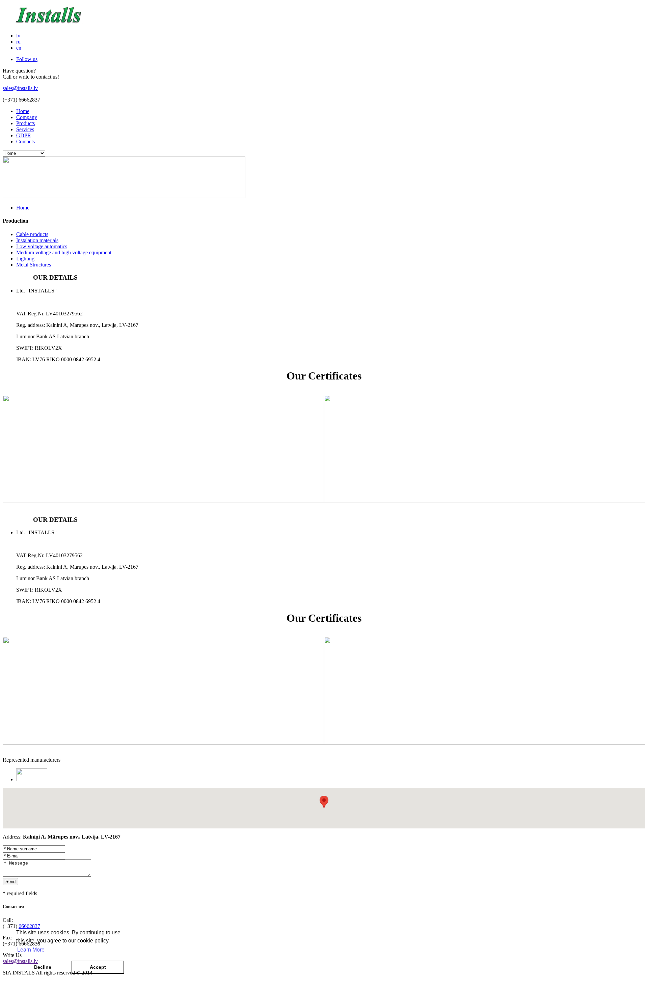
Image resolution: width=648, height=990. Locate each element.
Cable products (32, 234)
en (18, 48)
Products (25, 123)
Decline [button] (42, 967)
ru (18, 42)
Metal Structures (33, 264)
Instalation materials (37, 240)
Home (22, 111)
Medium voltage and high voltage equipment (63, 252)
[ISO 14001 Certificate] (484, 501)
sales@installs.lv (20, 88)
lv (18, 35)
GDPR (23, 135)
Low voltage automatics (41, 246)
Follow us (26, 59)
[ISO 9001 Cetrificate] (163, 501)
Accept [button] (98, 967)
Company (26, 117)
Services (25, 129)
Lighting (25, 258)
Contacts (25, 141)
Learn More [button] (31, 950)
